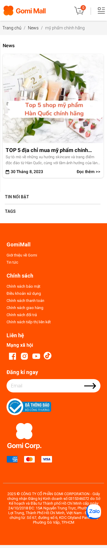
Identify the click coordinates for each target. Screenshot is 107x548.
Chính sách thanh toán (25, 300)
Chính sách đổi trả (22, 315)
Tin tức (12, 262)
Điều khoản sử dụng (24, 293)
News (33, 28)
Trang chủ (11, 28)
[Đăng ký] (90, 389)
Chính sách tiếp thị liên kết (29, 322)
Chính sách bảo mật (23, 286)
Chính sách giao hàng (25, 307)
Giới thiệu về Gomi (22, 255)
